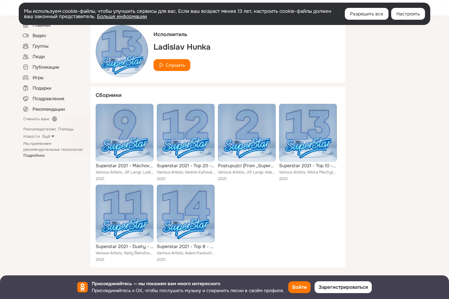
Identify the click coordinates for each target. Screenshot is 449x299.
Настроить (408, 14)
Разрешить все (366, 14)
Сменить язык (36, 119)
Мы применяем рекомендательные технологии (53, 149)
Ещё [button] (46, 136)
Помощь (66, 129)
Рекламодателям (39, 129)
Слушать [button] (175, 65)
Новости (31, 136)
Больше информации (122, 16)
